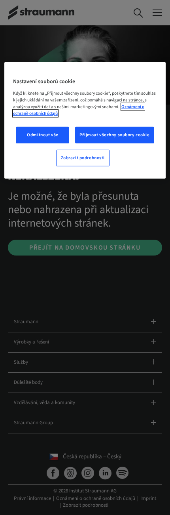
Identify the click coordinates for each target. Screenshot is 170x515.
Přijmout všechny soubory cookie (114, 135)
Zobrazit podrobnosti (83, 157)
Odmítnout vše (42, 135)
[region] (85, 120)
